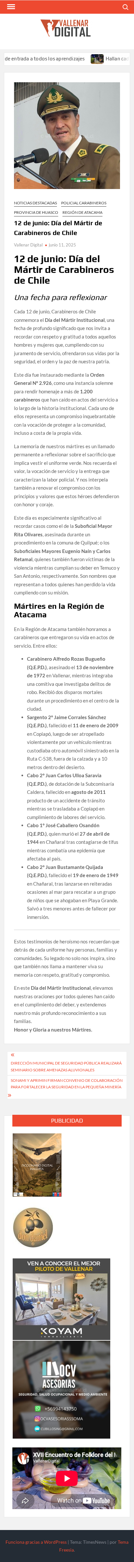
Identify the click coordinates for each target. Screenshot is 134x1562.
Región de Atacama (82, 212)
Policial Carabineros (83, 202)
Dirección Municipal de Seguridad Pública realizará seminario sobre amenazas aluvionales (66, 1066)
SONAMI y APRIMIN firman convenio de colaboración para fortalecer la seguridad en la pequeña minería (67, 1083)
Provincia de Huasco (36, 212)
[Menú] (10, 6)
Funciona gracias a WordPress (36, 1542)
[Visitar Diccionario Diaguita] (37, 1164)
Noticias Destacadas (35, 202)
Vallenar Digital (28, 244)
